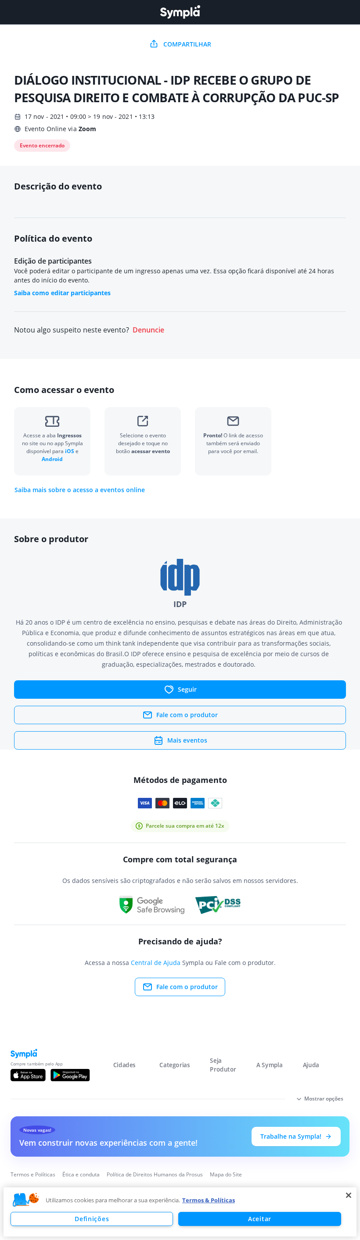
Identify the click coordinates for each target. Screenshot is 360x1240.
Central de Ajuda (155, 962)
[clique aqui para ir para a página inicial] (180, 12)
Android (52, 459)
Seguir (187, 689)
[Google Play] (70, 1075)
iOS (70, 451)
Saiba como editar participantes (62, 293)
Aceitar (259, 1219)
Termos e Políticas (33, 1174)
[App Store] (28, 1075)
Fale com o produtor (187, 715)
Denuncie (148, 330)
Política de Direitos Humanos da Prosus (155, 1174)
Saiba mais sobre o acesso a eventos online (79, 490)
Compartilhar (187, 44)
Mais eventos (187, 740)
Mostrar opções (323, 1098)
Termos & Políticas (208, 1200)
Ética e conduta (81, 1174)
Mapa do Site (226, 1174)
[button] (26, 1200)
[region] (180, 1211)
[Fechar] (348, 1195)
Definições (92, 1219)
